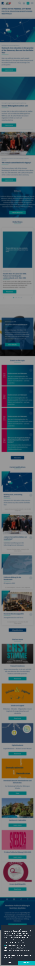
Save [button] (10, 963)
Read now (9, 292)
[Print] (7, 899)
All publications (17, 630)
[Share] (21, 899)
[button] (3, 297)
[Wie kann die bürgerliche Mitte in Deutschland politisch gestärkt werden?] (17, 440)
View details (12, 345)
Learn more (9, 70)
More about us (17, 212)
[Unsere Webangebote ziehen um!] (17, 88)
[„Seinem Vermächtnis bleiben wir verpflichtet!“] (17, 533)
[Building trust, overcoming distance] (17, 491)
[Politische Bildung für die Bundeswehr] (17, 571)
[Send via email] (14, 899)
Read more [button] (20, 942)
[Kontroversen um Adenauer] (17, 375)
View (17, 793)
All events (17, 458)
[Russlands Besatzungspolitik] (17, 608)
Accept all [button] (26, 963)
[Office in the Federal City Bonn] (8, 3)
